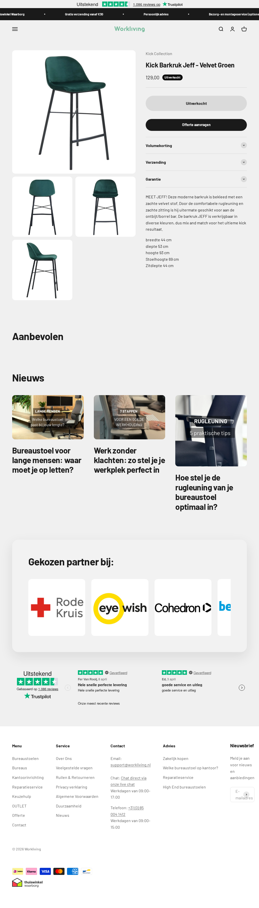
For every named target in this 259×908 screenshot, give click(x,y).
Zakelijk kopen (175, 758)
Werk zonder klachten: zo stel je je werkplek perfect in (129, 459)
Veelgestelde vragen (74, 767)
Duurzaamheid (68, 805)
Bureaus (19, 767)
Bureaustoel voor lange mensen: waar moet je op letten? (46, 459)
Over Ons (64, 758)
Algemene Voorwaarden (77, 796)
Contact (19, 824)
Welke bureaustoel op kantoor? (190, 767)
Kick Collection (159, 53)
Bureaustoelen (25, 758)
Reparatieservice (27, 786)
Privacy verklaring (71, 786)
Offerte (18, 815)
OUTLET (19, 805)
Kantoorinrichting (28, 777)
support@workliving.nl (131, 764)
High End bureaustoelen (184, 786)
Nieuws (62, 815)
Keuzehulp (21, 796)
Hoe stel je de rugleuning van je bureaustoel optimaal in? (204, 491)
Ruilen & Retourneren (75, 777)
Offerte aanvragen (196, 125)
